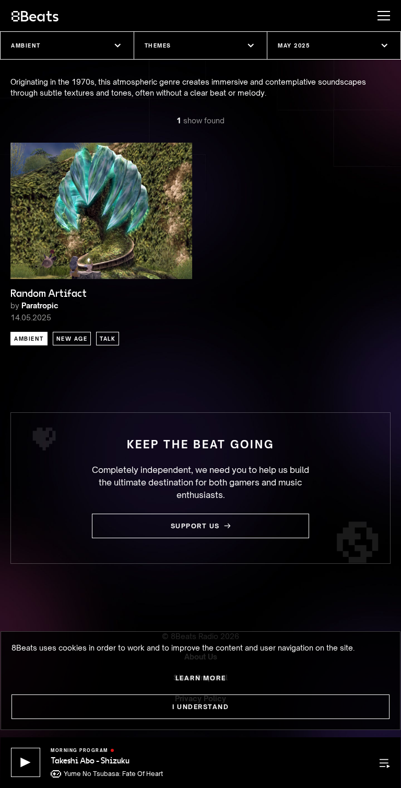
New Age (72, 338)
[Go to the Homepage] (35, 16)
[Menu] (378, 15)
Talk (107, 338)
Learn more (200, 678)
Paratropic (39, 305)
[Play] (25, 762)
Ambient (29, 338)
